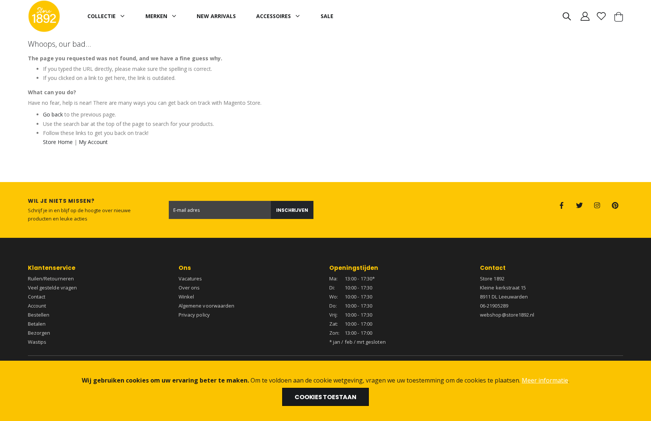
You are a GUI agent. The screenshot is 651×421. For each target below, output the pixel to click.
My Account (93, 141)
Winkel (186, 296)
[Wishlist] (601, 16)
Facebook (561, 205)
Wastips (37, 341)
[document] (325, 391)
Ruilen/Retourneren (51, 278)
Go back (53, 114)
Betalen (37, 323)
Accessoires (273, 16)
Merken (156, 16)
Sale (327, 16)
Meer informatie (545, 380)
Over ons (189, 287)
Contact (36, 296)
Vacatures (190, 278)
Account (37, 305)
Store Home (58, 141)
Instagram (597, 205)
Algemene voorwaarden (206, 305)
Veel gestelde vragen (52, 287)
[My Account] (585, 16)
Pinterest (614, 205)
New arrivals (216, 16)
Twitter (579, 205)
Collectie (101, 16)
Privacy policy (194, 314)
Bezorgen (39, 332)
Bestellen (39, 314)
